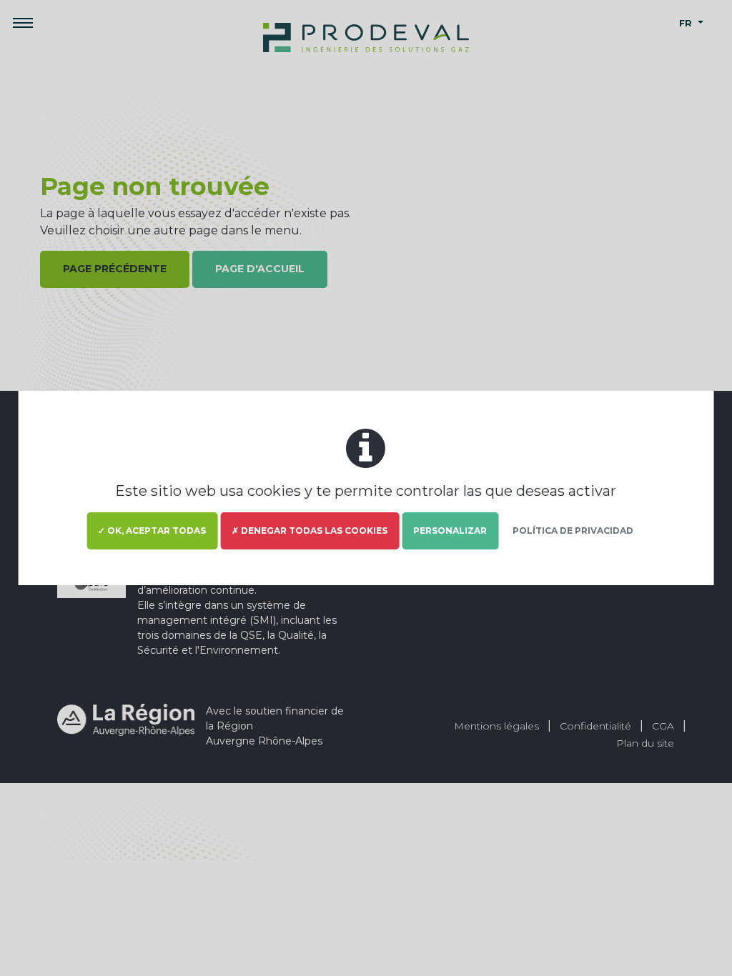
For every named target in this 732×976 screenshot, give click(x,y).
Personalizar (450, 530)
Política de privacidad (573, 530)
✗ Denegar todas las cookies (309, 530)
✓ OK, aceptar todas (152, 530)
